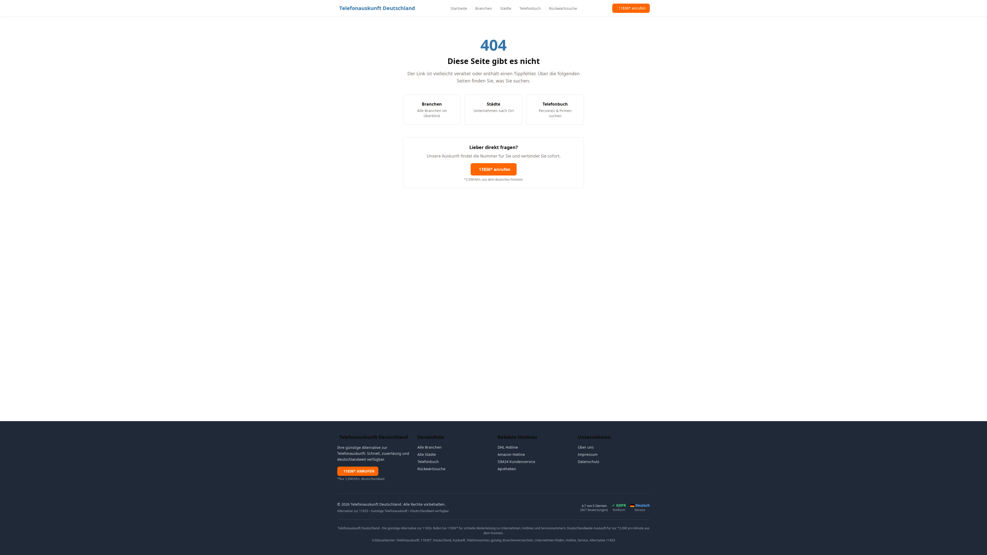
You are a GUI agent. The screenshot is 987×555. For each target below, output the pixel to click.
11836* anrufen (494, 169)
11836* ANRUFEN (358, 471)
